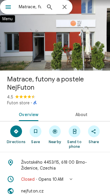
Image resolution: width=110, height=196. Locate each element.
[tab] (27, 114)
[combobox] (30, 6)
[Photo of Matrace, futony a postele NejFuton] (55, 35)
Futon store (18, 102)
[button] (55, 179)
